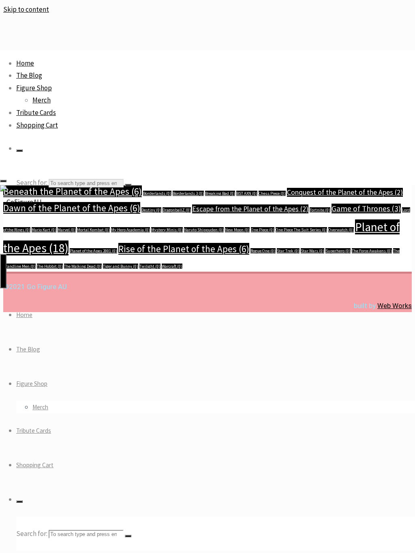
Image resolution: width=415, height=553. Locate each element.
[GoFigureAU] (21, 202)
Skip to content (26, 9)
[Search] (19, 150)
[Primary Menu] (3, 271)
